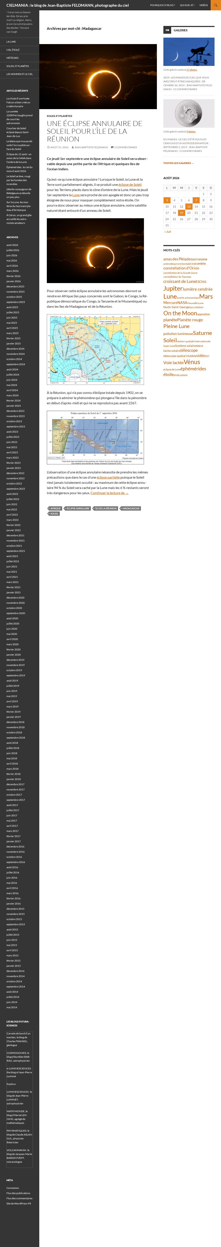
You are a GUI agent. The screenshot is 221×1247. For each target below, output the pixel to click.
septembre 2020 (15, 613)
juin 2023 (11, 442)
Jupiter (173, 288)
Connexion (12, 1188)
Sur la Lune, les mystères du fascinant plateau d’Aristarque (18, 206)
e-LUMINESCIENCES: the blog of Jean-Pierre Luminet (19, 1072)
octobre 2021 (14, 545)
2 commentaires (125, 147)
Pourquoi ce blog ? (162, 5)
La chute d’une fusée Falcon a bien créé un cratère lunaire (18, 102)
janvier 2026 (13, 281)
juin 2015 (11, 939)
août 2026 (12, 245)
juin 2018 (11, 753)
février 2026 (13, 276)
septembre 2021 (15, 551)
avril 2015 (12, 950)
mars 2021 (12, 582)
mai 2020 (11, 633)
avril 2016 (12, 888)
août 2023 (12, 431)
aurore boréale (181, 263)
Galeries (181, 30)
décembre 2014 (15, 971)
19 (181, 213)
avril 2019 (12, 701)
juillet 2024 (12, 374)
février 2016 (13, 898)
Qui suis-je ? (187, 5)
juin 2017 (11, 815)
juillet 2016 (12, 872)
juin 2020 (11, 628)
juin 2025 (11, 317)
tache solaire (171, 350)
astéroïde (168, 263)
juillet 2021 (12, 561)
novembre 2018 (15, 727)
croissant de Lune (179, 281)
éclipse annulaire (78, 508)
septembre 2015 (15, 924)
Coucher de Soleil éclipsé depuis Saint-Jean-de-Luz (17, 132)
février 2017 (13, 836)
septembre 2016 (15, 862)
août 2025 (12, 307)
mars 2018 (12, 768)
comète (200, 263)
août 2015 (12, 929)
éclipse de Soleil (130, 184)
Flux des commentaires (19, 1198)
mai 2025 (11, 322)
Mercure (170, 302)
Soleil (54, 513)
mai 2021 (11, 571)
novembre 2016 (15, 851)
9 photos (191, 131)
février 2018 (13, 774)
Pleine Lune (176, 326)
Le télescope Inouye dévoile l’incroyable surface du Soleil (19, 145)
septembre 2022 (15, 488)
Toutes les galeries (178, 163)
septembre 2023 (15, 426)
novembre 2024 (15, 353)
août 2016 (12, 867)
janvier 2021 (13, 592)
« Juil (167, 231)
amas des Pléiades (177, 259)
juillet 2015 (12, 934)
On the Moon (180, 313)
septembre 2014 (15, 986)
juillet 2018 (12, 748)
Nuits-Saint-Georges (177, 307)
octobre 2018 (14, 732)
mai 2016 (11, 882)
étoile (168, 374)
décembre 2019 (15, 659)
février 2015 (13, 960)
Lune (76, 195)
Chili (192, 263)
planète (170, 319)
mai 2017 (11, 820)
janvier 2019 (13, 716)
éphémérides (193, 368)
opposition (203, 314)
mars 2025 (12, 333)
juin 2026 (11, 255)
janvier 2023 (13, 468)
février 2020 (13, 649)
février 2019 (13, 711)
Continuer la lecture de (110, 493)
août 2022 (12, 493)
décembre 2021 (15, 535)
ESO (199, 281)
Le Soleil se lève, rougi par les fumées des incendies (18, 180)
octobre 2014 (14, 981)
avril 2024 (12, 390)
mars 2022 (12, 519)
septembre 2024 (15, 364)
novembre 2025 (15, 291)
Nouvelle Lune (195, 303)
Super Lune (169, 345)
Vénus (192, 361)
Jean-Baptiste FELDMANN (91, 147)
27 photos (191, 69)
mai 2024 (11, 385)
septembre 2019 (15, 675)
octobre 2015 (14, 919)
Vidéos (203, 5)
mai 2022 (11, 509)
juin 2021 (11, 566)
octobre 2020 (14, 608)
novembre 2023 (15, 416)
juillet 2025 (12, 312)
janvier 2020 (13, 654)
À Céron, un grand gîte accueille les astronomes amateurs (19, 219)
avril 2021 (12, 576)
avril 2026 (12, 265)
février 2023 (13, 462)
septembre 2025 (15, 302)
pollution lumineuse (178, 333)
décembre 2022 (15, 473)
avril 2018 (12, 763)
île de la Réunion (106, 508)
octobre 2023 (14, 421)
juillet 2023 (12, 436)
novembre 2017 (15, 789)
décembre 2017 (15, 784)
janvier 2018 (13, 779)
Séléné (199, 345)
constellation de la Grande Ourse (180, 272)
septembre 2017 (15, 799)
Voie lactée (173, 362)
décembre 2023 (15, 410)
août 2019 (12, 680)
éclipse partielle (108, 477)
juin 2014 (11, 1002)
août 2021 (12, 556)
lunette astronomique (188, 297)
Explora (11, 1084)
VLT (207, 356)
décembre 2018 (15, 722)
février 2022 (13, 525)
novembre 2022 (15, 478)
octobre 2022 (14, 483)
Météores (12, 57)
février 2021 (13, 587)
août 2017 (12, 805)
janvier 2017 (13, 841)
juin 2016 (11, 877)
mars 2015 (12, 955)
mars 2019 (12, 706)
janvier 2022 (13, 530)
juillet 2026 (12, 250)
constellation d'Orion (181, 268)
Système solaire (185, 345)
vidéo (200, 355)
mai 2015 (11, 945)
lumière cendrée (198, 289)
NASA (182, 303)
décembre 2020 (15, 597)
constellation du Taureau (177, 276)
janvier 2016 (13, 903)
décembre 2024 (15, 348)
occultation (197, 307)
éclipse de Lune (171, 369)
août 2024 (12, 369)
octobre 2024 (14, 359)
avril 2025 (12, 328)
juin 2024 (11, 379)
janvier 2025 (13, 343)
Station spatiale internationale (193, 341)
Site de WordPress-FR (18, 1203)
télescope (189, 350)
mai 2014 (11, 1007)
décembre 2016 (15, 846)
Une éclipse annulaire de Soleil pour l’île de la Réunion (94, 131)
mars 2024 (12, 395)
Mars (206, 296)
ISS (204, 281)
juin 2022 (11, 504)
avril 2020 (12, 639)
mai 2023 (11, 447)
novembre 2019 (15, 665)
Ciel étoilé (12, 49)
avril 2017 (12, 825)
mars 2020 (12, 644)
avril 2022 (12, 514)
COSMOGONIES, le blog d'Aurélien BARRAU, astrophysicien (18, 1056)
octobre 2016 (14, 856)
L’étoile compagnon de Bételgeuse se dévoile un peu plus (18, 193)
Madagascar (131, 508)
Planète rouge (190, 319)
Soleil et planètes (59, 116)
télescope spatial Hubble (179, 356)
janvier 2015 (13, 965)
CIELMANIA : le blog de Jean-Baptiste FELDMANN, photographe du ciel (67, 5)
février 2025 (13, 338)
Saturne (202, 332)
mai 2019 (11, 696)
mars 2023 (12, 457)
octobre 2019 (14, 670)
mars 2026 (12, 270)
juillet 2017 (12, 810)
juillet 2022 (12, 499)
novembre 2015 (15, 914)
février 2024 (13, 400)
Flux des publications (18, 1193)
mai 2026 (11, 260)
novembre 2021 (15, 540)
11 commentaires (185, 89)
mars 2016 (12, 893)
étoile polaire (181, 375)
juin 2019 (11, 691)
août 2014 (12, 991)
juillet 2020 (12, 623)
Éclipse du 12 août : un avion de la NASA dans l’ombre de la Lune (19, 158)
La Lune (11, 41)
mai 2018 (11, 758)
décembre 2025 (15, 286)
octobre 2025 (14, 296)
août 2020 (12, 618)
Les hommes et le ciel (19, 74)
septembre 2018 (15, 737)
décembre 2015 (15, 908)
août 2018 (12, 742)
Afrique (56, 508)
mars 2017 (12, 831)
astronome (199, 259)
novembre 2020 (15, 602)
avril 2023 (12, 452)
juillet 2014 (12, 997)
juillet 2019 (12, 685)
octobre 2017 (14, 794)
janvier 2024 (13, 405)
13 (189, 206)
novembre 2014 (15, 976)
